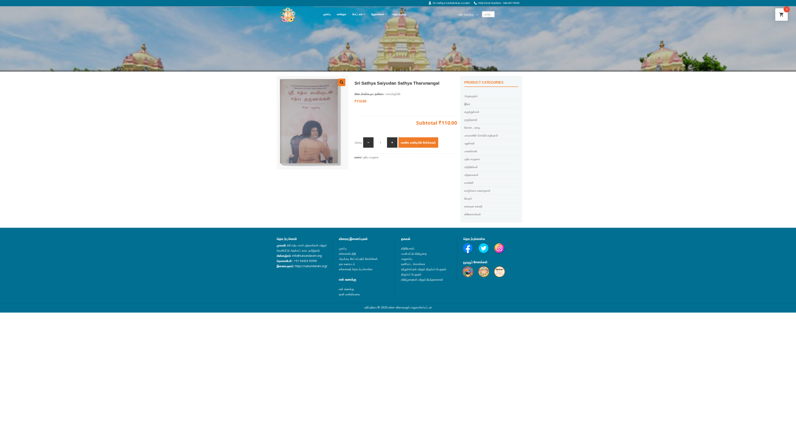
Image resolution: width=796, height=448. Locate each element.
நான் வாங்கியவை (349, 294)
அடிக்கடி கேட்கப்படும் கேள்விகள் (358, 259)
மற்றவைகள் (471, 175)
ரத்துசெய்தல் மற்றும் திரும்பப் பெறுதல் (423, 269)
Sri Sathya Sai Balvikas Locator (451, 3)
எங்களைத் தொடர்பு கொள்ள (356, 269)
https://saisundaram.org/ (311, 266)
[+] (392, 142)
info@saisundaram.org (307, 256)
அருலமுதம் (471, 96)
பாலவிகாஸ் (470, 151)
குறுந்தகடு (470, 120)
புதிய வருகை (371, 157)
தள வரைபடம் (347, 264)
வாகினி (468, 183)
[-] (368, 142)
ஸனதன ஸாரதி (473, 206)
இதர (467, 104)
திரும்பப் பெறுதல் (411, 274)
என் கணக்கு (466, 14)
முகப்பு (342, 248)
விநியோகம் (407, 248)
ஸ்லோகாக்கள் (472, 214)
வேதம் (468, 198)
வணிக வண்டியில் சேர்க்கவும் (418, 142)
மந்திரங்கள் (471, 167)
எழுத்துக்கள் (471, 112)
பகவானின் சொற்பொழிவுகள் (481, 135)
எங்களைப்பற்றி (347, 254)
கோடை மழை (472, 127)
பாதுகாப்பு (406, 259)
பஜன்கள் (469, 143)
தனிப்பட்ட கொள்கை (413, 264)
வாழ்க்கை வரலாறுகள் (477, 190)
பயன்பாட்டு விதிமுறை (413, 254)
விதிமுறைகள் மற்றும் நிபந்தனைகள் (422, 279)
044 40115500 (511, 3)
